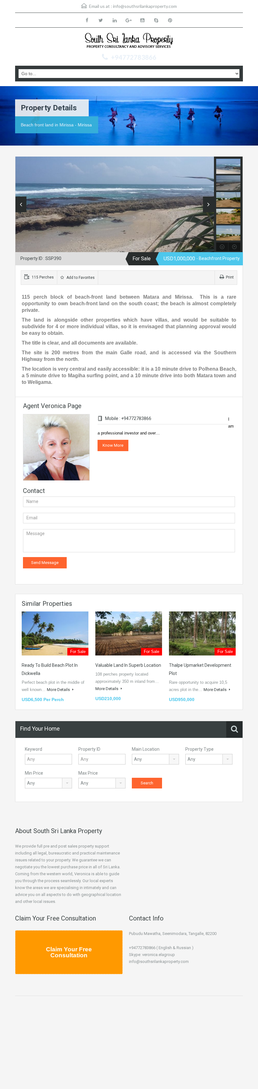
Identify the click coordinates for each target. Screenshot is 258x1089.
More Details (59, 689)
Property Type (199, 749)
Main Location (146, 749)
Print (230, 277)
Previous (20, 204)
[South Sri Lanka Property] (129, 41)
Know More (113, 445)
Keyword (33, 749)
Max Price (88, 773)
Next (208, 204)
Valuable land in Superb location (128, 665)
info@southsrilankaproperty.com (145, 6)
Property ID (89, 749)
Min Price (34, 773)
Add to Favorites (80, 277)
